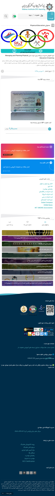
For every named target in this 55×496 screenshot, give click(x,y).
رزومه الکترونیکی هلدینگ (27, 444)
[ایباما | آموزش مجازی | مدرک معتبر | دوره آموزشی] (27, 7)
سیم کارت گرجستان (47, 200)
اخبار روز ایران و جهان (46, 184)
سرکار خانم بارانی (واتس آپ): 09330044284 (28, 431)
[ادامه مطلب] (2, 71)
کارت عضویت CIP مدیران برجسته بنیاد (40, 123)
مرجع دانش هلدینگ (29, 447)
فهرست (50, 18)
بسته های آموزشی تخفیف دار (26, 347)
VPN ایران (48, 358)
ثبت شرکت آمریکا (47, 194)
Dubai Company (47, 202)
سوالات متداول (40, 347)
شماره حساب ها (49, 347)
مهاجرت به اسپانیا (30, 458)
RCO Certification (29, 461)
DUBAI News (48, 205)
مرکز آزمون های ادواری (28, 450)
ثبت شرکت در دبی (47, 197)
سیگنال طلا (32, 453)
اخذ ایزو (50, 186)
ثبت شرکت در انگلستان (46, 192)
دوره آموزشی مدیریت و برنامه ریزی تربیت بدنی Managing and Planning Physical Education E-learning (29, 57)
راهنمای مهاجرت (48, 189)
